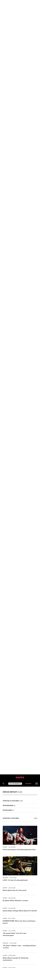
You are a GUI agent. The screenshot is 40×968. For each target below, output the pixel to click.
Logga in (28, 783)
